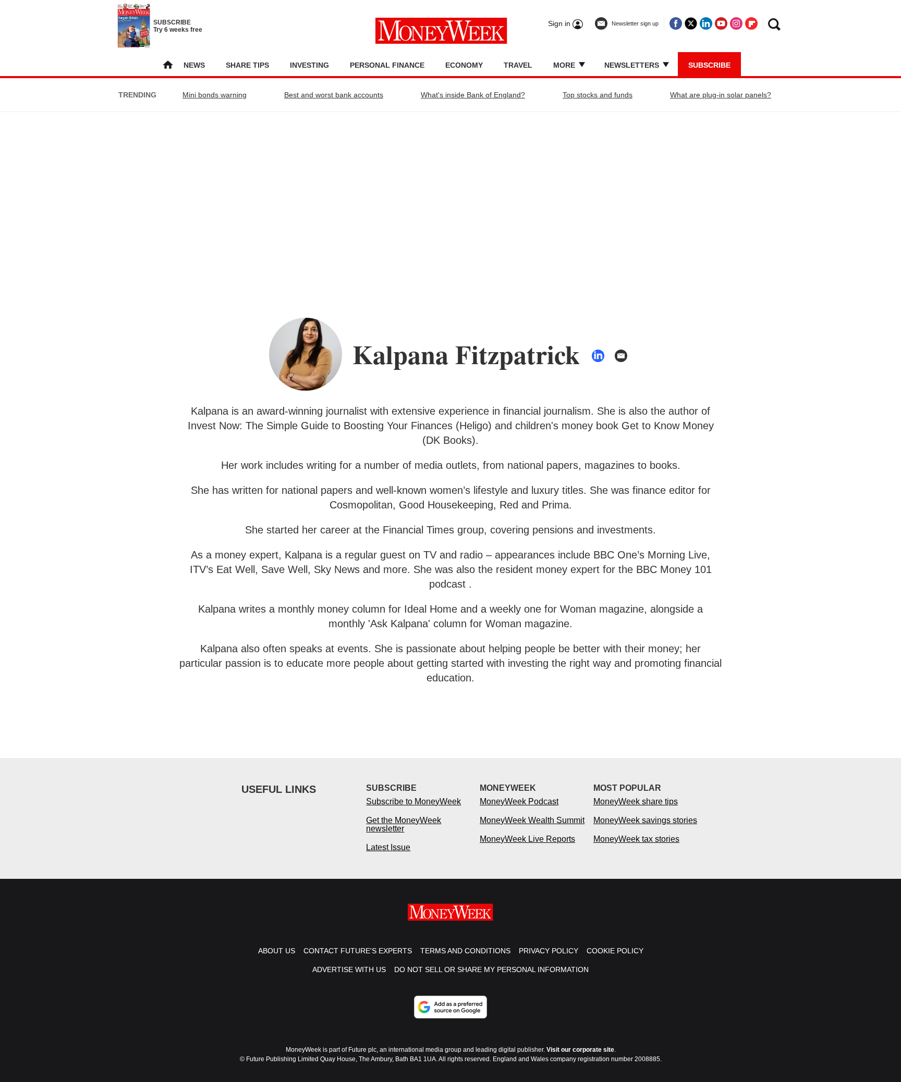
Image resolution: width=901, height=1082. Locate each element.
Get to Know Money (668, 425)
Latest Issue (388, 847)
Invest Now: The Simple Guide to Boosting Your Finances (320, 425)
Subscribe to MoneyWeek (413, 801)
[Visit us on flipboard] (751, 23)
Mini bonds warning (214, 95)
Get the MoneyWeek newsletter (403, 824)
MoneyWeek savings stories (645, 820)
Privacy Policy (548, 951)
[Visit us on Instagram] (736, 23)
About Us (276, 951)
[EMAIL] (621, 355)
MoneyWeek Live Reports (527, 839)
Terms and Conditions (465, 951)
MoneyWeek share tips (635, 801)
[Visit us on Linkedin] (706, 23)
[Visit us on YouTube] (721, 23)
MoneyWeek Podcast (519, 801)
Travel (518, 65)
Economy (464, 65)
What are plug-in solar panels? (720, 95)
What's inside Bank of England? (473, 95)
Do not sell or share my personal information (491, 969)
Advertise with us (349, 969)
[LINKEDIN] (598, 355)
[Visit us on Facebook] (675, 23)
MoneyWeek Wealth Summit (532, 820)
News (194, 65)
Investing (309, 65)
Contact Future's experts (357, 951)
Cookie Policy (615, 951)
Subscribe (709, 65)
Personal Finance (387, 65)
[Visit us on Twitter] (691, 23)
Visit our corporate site (580, 1049)
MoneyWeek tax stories (636, 839)
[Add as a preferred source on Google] (450, 1007)
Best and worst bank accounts (333, 95)
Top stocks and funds (597, 95)
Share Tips (247, 65)
